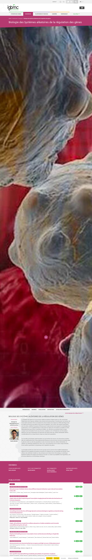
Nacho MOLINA (14, 441)
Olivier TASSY (69, 470)
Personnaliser (63, 558)
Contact (54, 1)
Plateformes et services (41, 14)
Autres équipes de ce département (73, 413)
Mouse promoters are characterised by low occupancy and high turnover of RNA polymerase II (35, 543)
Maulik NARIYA (31, 470)
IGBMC (10, 18)
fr (80, 1)
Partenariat (64, 14)
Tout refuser (56, 558)
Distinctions (50, 409)
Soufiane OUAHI (51, 470)
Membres (34, 409)
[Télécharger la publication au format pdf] (74, 496)
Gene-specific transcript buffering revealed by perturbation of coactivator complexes (32, 554)
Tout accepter (49, 558)
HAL (77, 486)
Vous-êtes (75, 14)
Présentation (26, 409)
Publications (42, 409)
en (82, 1)
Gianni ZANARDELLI (52, 472)
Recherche (28, 14)
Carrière (54, 14)
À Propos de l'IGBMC (16, 14)
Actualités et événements (63, 409)
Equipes (20, 18)
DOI (81, 486)
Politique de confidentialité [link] (73, 558)
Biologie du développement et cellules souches (14, 423)
